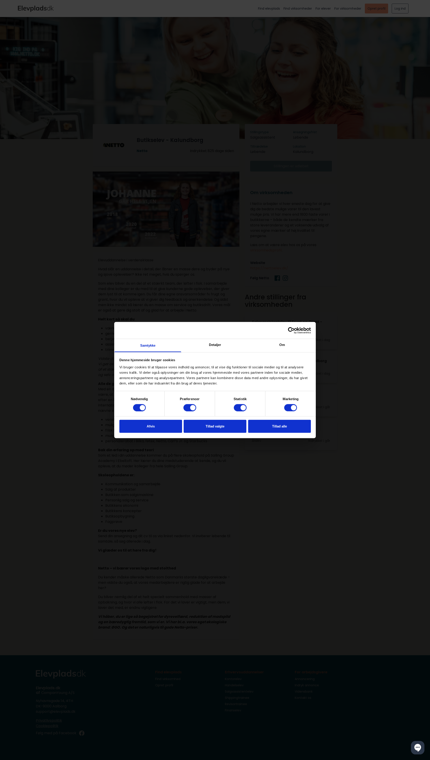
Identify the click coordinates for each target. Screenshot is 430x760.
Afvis (151, 426)
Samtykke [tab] (148, 345)
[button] (417, 747)
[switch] (189, 407)
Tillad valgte (215, 426)
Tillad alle (279, 426)
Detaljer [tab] (215, 345)
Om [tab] (282, 345)
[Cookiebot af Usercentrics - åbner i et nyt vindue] (291, 330)
